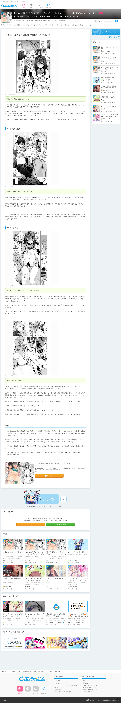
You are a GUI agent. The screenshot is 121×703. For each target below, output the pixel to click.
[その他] (119, 21)
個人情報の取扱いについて (90, 687)
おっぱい (61, 25)
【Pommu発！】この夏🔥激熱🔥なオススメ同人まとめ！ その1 (79, 616)
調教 (40, 25)
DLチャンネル (9, 5)
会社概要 (57, 681)
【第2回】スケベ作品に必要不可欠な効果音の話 (55, 615)
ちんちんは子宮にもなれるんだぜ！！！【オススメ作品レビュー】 (34, 554)
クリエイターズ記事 (87, 25)
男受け (46, 25)
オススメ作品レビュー (73, 25)
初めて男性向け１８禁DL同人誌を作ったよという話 (13, 615)
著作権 (84, 681)
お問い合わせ (58, 689)
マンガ (79, 16)
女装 (34, 25)
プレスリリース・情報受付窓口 (63, 692)
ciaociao (14, 25)
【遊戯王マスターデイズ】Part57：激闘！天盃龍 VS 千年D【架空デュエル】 (35, 580)
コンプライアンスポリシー (90, 692)
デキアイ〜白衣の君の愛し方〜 (109, 106)
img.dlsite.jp (12, 94)
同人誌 (27, 25)
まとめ (14, 671)
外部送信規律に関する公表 (90, 689)
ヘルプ (57, 687)
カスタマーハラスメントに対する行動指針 (66, 685)
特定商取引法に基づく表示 (90, 685)
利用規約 (57, 683)
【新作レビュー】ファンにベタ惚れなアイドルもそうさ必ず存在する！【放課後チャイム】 (109, 116)
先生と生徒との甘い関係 (76, 552)
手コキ (53, 25)
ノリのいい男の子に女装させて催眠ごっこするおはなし (54, 463)
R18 (21, 25)
